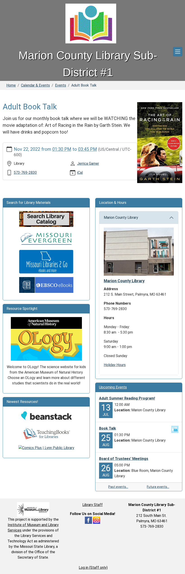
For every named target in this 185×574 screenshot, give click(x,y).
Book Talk (107, 428)
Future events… (158, 487)
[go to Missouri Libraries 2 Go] (46, 261)
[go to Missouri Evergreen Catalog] (46, 238)
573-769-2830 (25, 172)
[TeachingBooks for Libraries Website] (46, 433)
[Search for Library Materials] (46, 218)
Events (60, 85)
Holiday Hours (115, 365)
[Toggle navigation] (177, 51)
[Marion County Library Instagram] (96, 520)
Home (11, 85)
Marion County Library (121, 217)
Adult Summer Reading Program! (127, 398)
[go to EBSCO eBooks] (46, 284)
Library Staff (92, 505)
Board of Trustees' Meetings (123, 458)
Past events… (118, 487)
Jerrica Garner (88, 163)
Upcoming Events (113, 387)
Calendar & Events (35, 85)
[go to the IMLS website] (33, 509)
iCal (80, 172)
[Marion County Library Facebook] (88, 520)
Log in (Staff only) (93, 567)
